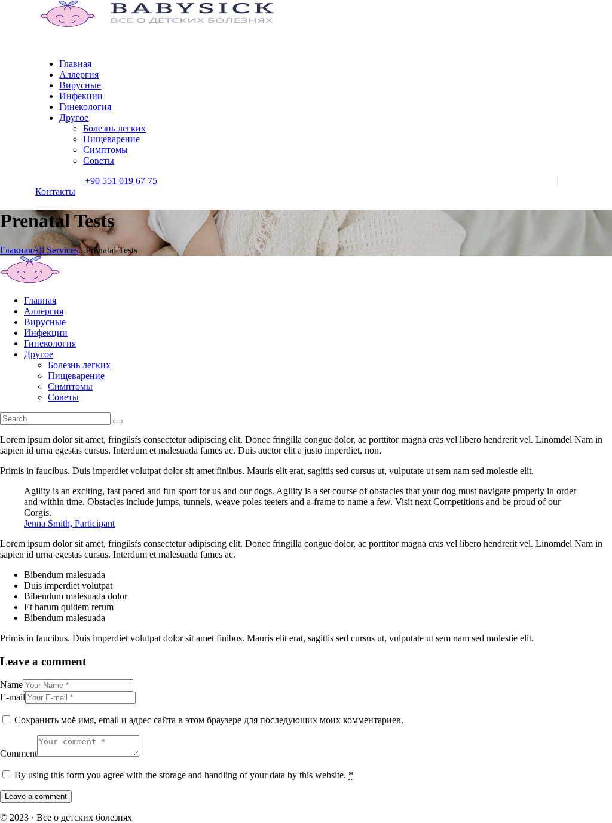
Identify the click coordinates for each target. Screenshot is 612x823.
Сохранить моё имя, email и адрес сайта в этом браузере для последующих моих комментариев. (208, 720)
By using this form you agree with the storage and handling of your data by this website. (183, 775)
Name (11, 685)
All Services (55, 250)
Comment (18, 753)
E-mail (12, 697)
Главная (16, 250)
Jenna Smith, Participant (69, 523)
